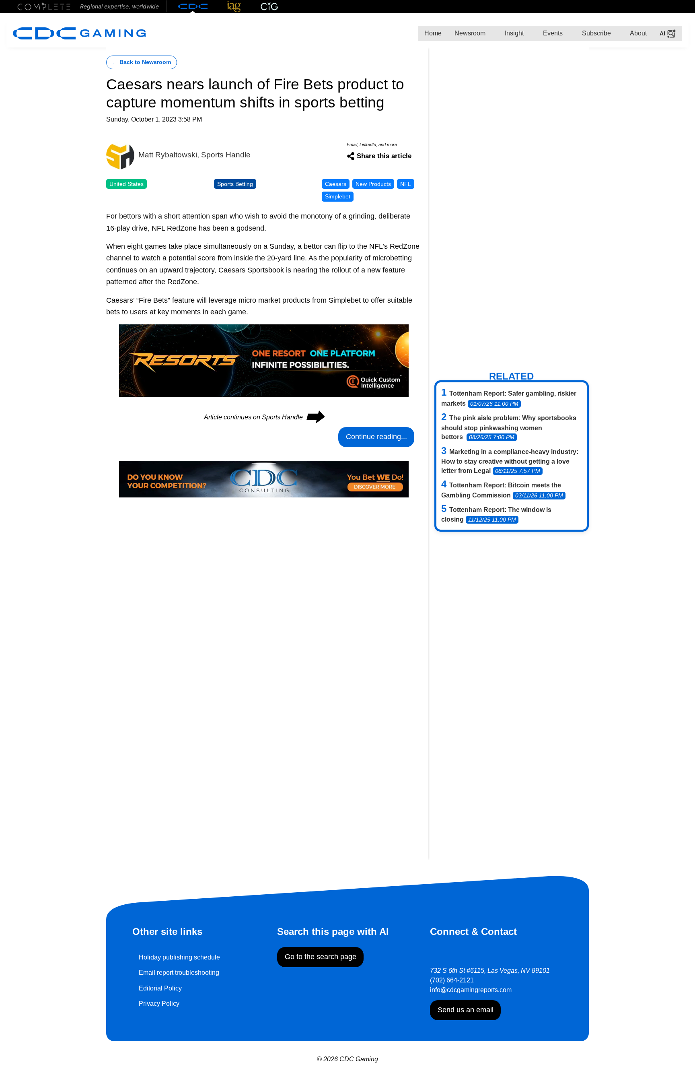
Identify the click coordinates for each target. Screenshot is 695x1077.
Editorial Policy (160, 988)
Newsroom (469, 33)
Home (433, 33)
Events (552, 33)
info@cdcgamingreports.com (471, 989)
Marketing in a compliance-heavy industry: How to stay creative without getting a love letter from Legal (509, 461)
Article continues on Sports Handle (264, 417)
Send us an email (465, 1010)
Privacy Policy (159, 1003)
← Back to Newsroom (141, 62)
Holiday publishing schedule (179, 957)
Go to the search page (320, 957)
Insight (513, 33)
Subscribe (595, 33)
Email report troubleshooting (179, 972)
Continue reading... (376, 437)
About (638, 33)
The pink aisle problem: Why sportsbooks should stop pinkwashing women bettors (508, 427)
